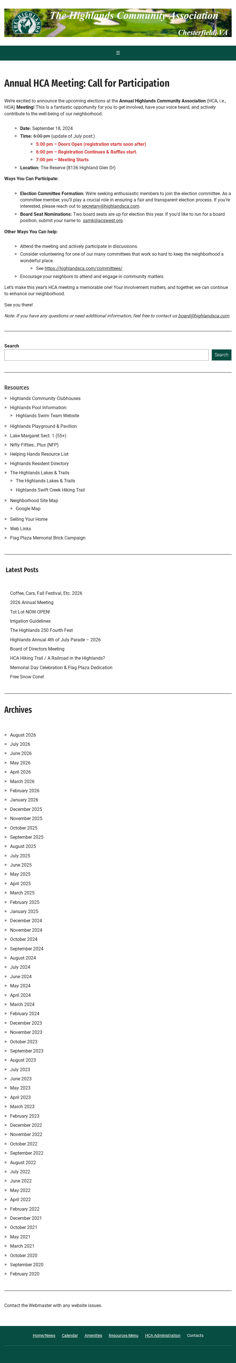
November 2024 (26, 930)
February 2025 (24, 902)
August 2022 (23, 1162)
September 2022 (26, 1153)
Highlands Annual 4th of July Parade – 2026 (55, 639)
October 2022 (23, 1144)
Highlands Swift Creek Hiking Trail (50, 490)
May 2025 (20, 874)
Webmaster (40, 1305)
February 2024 (24, 1013)
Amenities (93, 1335)
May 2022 (20, 1190)
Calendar (70, 1335)
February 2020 (24, 1274)
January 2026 (24, 800)
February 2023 (24, 1116)
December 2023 (26, 1023)
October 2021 (23, 1227)
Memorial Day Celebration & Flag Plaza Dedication (61, 667)
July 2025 (20, 856)
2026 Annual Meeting (32, 602)
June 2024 (21, 976)
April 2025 (20, 883)
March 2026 (22, 781)
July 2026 (20, 744)
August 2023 (23, 1060)
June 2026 (21, 753)
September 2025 (26, 837)
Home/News (44, 1335)
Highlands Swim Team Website (47, 415)
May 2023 (20, 1088)
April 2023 (20, 1097)
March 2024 (22, 1004)
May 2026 (20, 763)
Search (11, 346)
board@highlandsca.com (203, 316)
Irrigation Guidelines (31, 621)
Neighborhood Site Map (34, 500)
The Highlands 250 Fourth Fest (41, 630)
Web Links (20, 528)
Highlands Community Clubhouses (45, 398)
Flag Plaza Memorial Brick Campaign (47, 538)
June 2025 (21, 865)
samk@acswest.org (103, 220)
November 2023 (26, 1032)
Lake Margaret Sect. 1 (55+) (38, 435)
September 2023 (26, 1051)
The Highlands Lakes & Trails (39, 472)
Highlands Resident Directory (39, 463)
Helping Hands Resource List (39, 454)
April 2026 (20, 772)
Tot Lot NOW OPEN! (30, 612)
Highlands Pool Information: (38, 407)
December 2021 (26, 1218)
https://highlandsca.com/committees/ (84, 268)
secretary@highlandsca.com (110, 206)
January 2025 (24, 911)
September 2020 (26, 1264)
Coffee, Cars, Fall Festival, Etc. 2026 (46, 593)
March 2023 (22, 1106)
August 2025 (23, 846)
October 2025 (23, 828)
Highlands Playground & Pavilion (43, 426)
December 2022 (26, 1125)
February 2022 (24, 1209)
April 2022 (20, 1199)
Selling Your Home (28, 519)
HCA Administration (162, 1335)
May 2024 (20, 986)
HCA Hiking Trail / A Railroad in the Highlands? (57, 658)
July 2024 (20, 967)
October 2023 (23, 1041)
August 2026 (23, 735)
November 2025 (26, 818)
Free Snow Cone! (27, 676)
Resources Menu (123, 1335)
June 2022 (21, 1181)
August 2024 (23, 958)
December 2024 (26, 920)
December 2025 (26, 809)
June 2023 (21, 1079)
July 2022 (20, 1171)
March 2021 (22, 1246)
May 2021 (20, 1237)
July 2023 (20, 1069)
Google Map (28, 508)
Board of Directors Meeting (37, 649)
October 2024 (23, 939)
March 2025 (22, 893)
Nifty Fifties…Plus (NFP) (34, 445)
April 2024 (20, 995)
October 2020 (23, 1255)
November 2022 (26, 1134)
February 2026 (24, 790)
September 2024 (26, 949)
